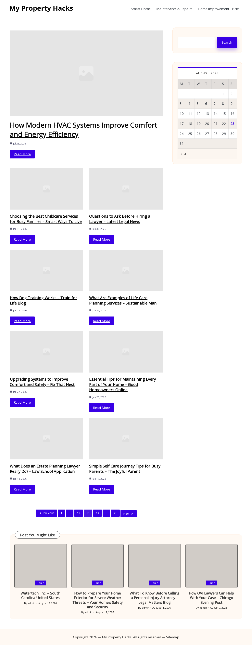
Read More (22, 154)
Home (40, 583)
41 (115, 513)
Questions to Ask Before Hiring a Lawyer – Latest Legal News (119, 218)
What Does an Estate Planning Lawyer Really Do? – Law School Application (45, 468)
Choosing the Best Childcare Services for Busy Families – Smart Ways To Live (46, 218)
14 (97, 513)
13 (88, 513)
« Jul (183, 153)
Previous (48, 513)
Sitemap (172, 637)
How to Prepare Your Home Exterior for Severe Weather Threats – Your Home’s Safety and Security (97, 600)
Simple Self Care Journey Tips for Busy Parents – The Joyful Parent (124, 468)
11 (190, 113)
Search (227, 42)
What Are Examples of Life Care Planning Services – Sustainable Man (123, 300)
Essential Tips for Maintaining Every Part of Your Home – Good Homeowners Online (122, 384)
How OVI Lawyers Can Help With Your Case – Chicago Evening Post (211, 598)
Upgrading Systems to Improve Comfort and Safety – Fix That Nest (42, 381)
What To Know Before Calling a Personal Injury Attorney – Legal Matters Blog (154, 598)
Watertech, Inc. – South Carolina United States (40, 595)
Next (126, 513)
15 (224, 113)
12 (78, 513)
